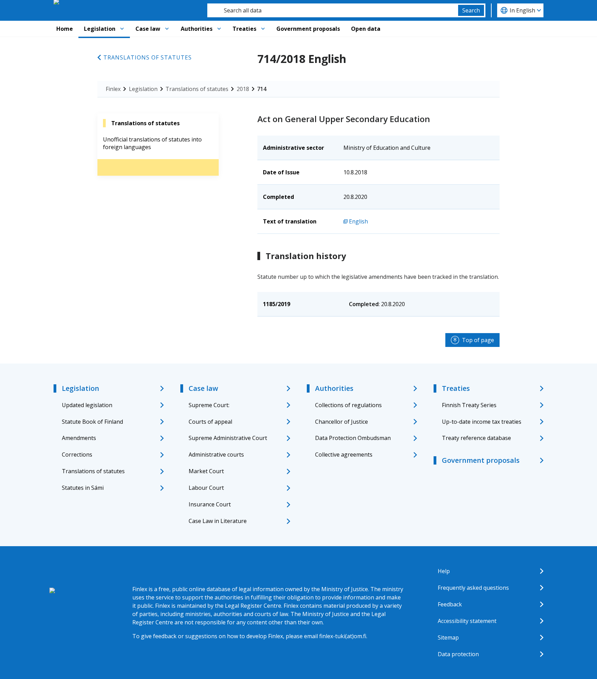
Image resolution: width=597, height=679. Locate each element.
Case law (147, 29)
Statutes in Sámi (83, 488)
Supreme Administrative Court (228, 438)
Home (64, 29)
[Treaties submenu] (263, 29)
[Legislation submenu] (122, 29)
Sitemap (448, 637)
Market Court (206, 471)
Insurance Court (210, 504)
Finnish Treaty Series (469, 405)
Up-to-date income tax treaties (481, 421)
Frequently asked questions (473, 587)
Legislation (99, 29)
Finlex (113, 89)
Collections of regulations (348, 405)
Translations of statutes (147, 57)
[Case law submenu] (167, 29)
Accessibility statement (467, 621)
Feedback (450, 604)
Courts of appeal (210, 421)
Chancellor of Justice (341, 421)
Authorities (196, 29)
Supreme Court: (209, 405)
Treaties (244, 29)
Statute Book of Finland (92, 421)
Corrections (77, 454)
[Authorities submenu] (219, 29)
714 (261, 89)
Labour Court (206, 488)
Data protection (458, 654)
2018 (243, 89)
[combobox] (332, 10)
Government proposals (308, 29)
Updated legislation (87, 405)
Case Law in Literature (218, 521)
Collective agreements (343, 454)
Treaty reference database (476, 438)
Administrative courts (216, 454)
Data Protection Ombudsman (353, 438)
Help (444, 571)
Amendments (79, 438)
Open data (365, 29)
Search (471, 10)
